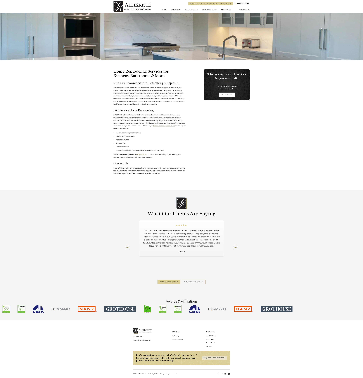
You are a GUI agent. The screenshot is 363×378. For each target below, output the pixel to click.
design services (141, 154)
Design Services (177, 339)
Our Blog (209, 346)
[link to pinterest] (218, 374)
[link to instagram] (225, 374)
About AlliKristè (211, 336)
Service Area (210, 339)
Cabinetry (175, 336)
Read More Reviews (169, 282)
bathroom (156, 126)
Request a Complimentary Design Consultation (210, 3)
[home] (132, 6)
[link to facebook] (222, 374)
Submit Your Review (193, 282)
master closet (170, 126)
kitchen (162, 126)
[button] (175, 9)
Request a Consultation (214, 358)
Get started (227, 95)
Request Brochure (211, 343)
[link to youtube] (229, 374)
